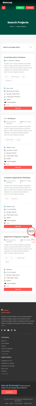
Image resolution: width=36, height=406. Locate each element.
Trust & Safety (5, 351)
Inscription (9, 392)
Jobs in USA (4, 368)
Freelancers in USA (6, 360)
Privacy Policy (28, 403)
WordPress (8, 80)
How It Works (5, 343)
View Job (18, 108)
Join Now (30, 8)
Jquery (18, 139)
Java (24, 77)
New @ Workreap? (10, 385)
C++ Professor (9, 118)
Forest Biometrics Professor (15, 57)
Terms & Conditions (7, 348)
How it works (18, 403)
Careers (3, 346)
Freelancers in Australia (7, 366)
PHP (7, 199)
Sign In (21, 8)
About (11, 403)
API (6, 77)
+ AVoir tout (4, 354)
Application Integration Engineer (16, 237)
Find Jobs (3, 371)
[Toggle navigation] (3, 7)
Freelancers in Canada (7, 363)
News (6, 403)
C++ (12, 258)
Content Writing (15, 77)
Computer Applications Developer (17, 178)
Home (12, 26)
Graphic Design (9, 139)
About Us (4, 341)
